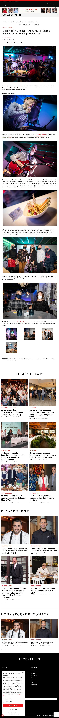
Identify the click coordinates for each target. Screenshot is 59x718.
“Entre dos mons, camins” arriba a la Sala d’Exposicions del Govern (42, 497)
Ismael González (44, 358)
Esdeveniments (9, 21)
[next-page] (5, 603)
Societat (4, 21)
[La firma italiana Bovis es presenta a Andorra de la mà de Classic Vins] (14, 477)
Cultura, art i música (10, 408)
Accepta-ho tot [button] (13, 705)
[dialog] (13, 693)
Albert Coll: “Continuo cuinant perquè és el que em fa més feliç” (43, 590)
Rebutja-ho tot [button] (13, 709)
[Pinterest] (11, 42)
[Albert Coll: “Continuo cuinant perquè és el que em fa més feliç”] (44, 570)
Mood (4, 360)
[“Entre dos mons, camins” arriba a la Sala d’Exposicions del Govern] (43, 477)
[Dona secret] (9, 15)
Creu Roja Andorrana (28, 358)
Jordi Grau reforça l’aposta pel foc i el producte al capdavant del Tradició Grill (14, 550)
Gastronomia (36, 358)
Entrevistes (7, 546)
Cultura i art (35, 493)
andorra (10, 358)
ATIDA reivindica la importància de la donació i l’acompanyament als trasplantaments (12, 456)
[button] (57, 15)
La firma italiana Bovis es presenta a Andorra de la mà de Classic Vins (14, 497)
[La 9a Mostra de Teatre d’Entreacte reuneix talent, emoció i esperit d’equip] (14, 392)
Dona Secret (7, 37)
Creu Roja (21, 358)
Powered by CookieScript (13, 714)
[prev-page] (2, 603)
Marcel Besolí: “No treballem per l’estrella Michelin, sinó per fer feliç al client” (44, 550)
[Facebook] (4, 42)
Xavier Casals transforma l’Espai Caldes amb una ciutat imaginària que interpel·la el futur (42, 413)
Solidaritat (16, 360)
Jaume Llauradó (52, 358)
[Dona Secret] (29, 658)
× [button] (22, 672)
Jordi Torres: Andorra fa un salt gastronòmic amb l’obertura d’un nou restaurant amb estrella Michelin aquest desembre (15, 592)
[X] (7, 42)
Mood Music (19, 86)
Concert (15, 358)
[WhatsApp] (14, 42)
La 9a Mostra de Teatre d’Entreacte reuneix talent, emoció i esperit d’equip (12, 412)
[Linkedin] (18, 42)
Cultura (33, 408)
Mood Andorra (10, 360)
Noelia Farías (34, 555)
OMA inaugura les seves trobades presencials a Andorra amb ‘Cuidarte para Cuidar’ (43, 455)
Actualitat (5, 450)
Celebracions (6, 493)
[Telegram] (21, 42)
